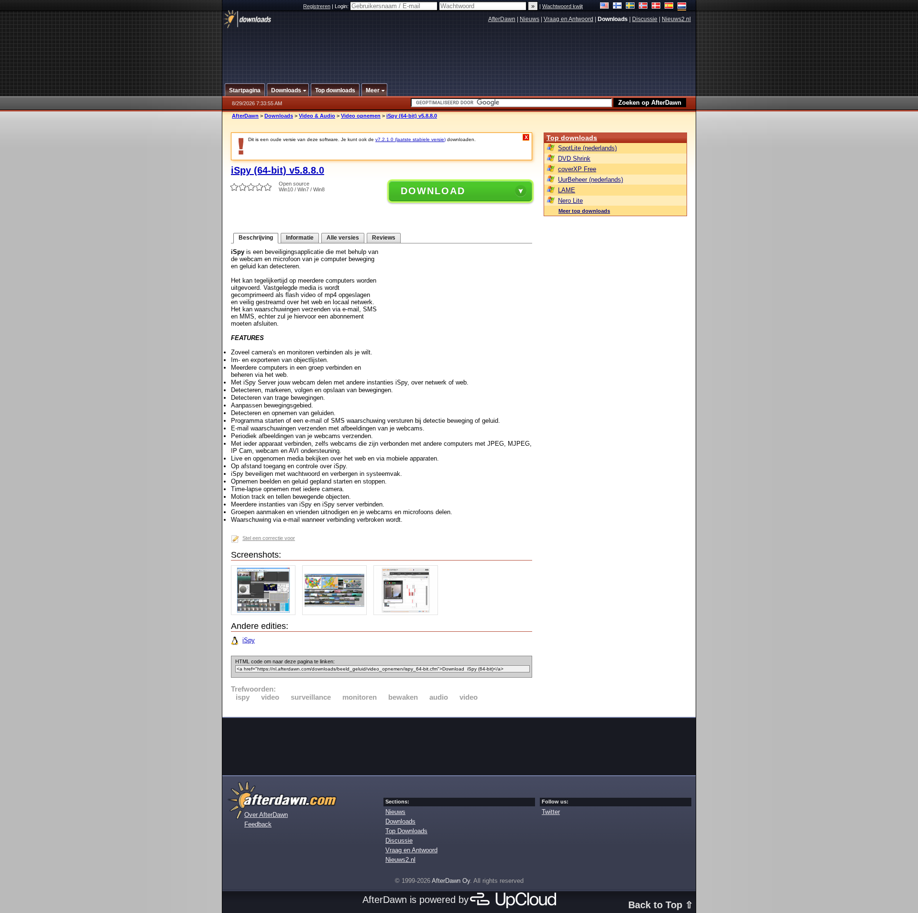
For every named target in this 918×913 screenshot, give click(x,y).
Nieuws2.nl (676, 19)
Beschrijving (256, 237)
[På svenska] (630, 6)
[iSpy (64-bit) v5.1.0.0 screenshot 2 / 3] (337, 612)
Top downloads (571, 138)
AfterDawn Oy (451, 880)
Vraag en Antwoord (568, 19)
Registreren (316, 6)
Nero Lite (570, 200)
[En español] (669, 6)
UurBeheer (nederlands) (590, 179)
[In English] (604, 6)
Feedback (258, 824)
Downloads (278, 116)
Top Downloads (406, 831)
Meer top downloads (584, 211)
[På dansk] (656, 6)
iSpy (248, 640)
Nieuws (529, 19)
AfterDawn (501, 19)
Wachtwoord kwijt (562, 6)
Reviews (383, 237)
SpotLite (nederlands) (587, 148)
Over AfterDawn (266, 814)
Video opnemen (361, 116)
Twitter (551, 811)
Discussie (644, 19)
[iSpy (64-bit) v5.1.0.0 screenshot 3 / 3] (408, 612)
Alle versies (343, 237)
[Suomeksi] (617, 6)
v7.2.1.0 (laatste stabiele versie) (410, 139)
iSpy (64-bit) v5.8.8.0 (411, 116)
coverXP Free (577, 169)
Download (433, 191)
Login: (342, 6)
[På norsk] (643, 6)
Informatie (300, 237)
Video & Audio (317, 116)
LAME (566, 190)
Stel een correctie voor (268, 538)
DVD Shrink (574, 158)
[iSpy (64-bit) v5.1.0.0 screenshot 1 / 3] (265, 612)
